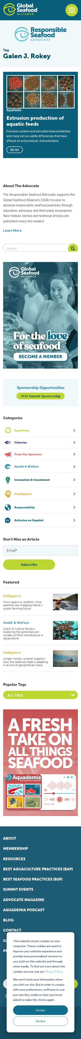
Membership (15, 848)
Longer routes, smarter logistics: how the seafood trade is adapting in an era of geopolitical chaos (25, 662)
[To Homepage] (20, 9)
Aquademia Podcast (23, 910)
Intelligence (12, 596)
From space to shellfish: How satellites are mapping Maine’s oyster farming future (22, 605)
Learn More (12, 231)
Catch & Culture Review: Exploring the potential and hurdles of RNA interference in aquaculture (23, 633)
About (9, 838)
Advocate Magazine (23, 900)
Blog (8, 920)
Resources (14, 859)
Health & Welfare (16, 623)
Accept (40, 1010)
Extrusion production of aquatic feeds (35, 121)
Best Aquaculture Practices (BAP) (38, 869)
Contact (12, 930)
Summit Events (18, 889)
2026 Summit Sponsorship (40, 396)
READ (15, 149)
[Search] (73, 249)
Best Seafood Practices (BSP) (33, 879)
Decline (40, 1021)
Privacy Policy (53, 971)
